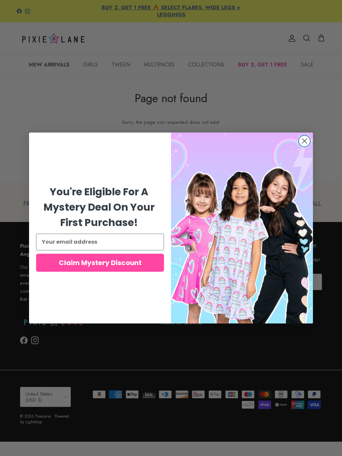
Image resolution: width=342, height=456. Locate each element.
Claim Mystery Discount (100, 262)
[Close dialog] (304, 141)
